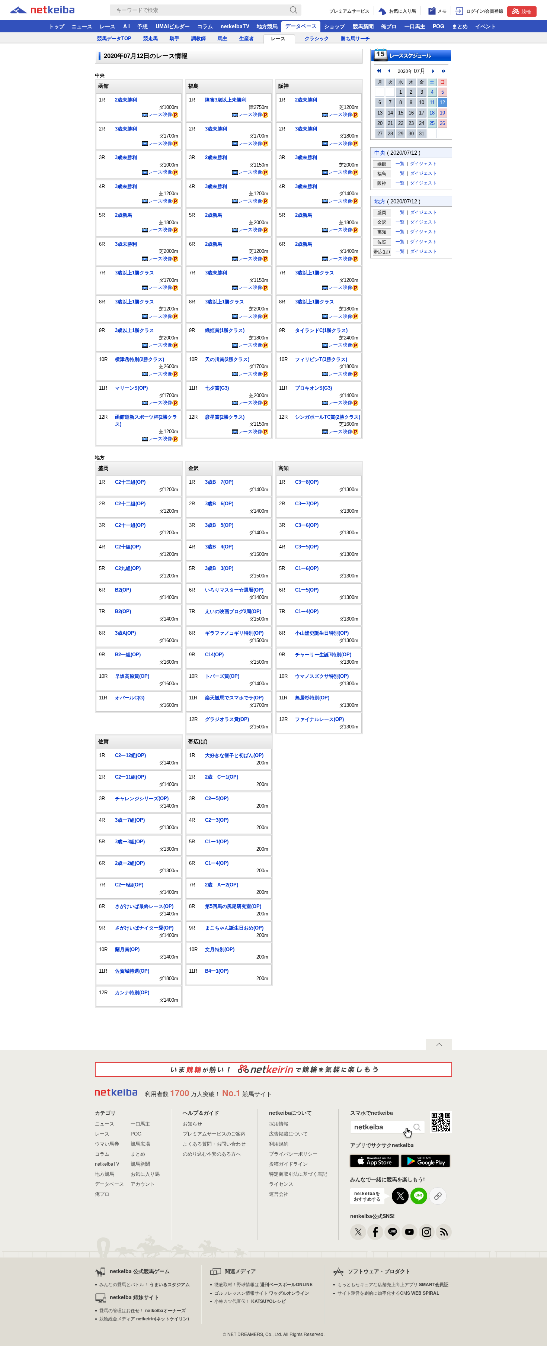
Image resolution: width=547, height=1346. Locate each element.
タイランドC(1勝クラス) (321, 330)
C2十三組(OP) (130, 482)
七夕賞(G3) (217, 388)
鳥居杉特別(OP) (312, 698)
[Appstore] (374, 1161)
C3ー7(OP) (307, 503)
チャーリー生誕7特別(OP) (323, 654)
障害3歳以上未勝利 (225, 100)
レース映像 (160, 114)
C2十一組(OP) (130, 525)
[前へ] (379, 71)
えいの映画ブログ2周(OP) (233, 611)
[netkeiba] (51, 10)
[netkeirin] (273, 1069)
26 (442, 123)
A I (126, 26)
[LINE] (392, 1232)
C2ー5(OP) (216, 798)
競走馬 (150, 38)
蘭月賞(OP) (127, 949)
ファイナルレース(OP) (319, 719)
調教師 (198, 38)
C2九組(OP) (128, 568)
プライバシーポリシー (293, 1153)
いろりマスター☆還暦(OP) (234, 590)
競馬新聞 (363, 26)
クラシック (317, 38)
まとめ (460, 26)
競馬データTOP (114, 38)
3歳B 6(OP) (219, 503)
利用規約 (278, 1143)
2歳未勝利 (126, 100)
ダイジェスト (423, 163)
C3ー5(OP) (307, 547)
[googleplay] (425, 1161)
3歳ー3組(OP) (130, 841)
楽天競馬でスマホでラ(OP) (234, 698)
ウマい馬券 (107, 1143)
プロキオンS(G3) (313, 388)
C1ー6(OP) (307, 568)
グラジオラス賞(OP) (227, 719)
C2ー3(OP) (216, 820)
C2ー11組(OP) (130, 777)
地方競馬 (267, 26)
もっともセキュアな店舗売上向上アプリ (393, 1284)
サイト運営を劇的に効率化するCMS (388, 1292)
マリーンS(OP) (131, 388)
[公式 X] (358, 1232)
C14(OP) (214, 654)
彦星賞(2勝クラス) (224, 417)
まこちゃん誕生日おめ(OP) (234, 928)
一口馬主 (414, 26)
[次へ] (443, 71)
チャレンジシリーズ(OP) (142, 798)
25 (432, 123)
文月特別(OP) (219, 949)
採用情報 (278, 1123)
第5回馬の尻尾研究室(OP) (233, 906)
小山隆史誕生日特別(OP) (322, 633)
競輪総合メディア (144, 1318)
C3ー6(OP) (307, 525)
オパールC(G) (129, 698)
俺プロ (389, 26)
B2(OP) (123, 590)
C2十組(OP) (128, 547)
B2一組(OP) (128, 654)
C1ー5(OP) (307, 590)
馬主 (222, 38)
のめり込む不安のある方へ (212, 1153)
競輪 (526, 11)
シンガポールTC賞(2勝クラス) (327, 417)
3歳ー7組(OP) (130, 820)
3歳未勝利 (126, 129)
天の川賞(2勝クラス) (227, 359)
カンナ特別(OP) (132, 992)
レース (107, 26)
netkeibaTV (235, 26)
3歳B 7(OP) (219, 482)
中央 (380, 152)
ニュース (81, 26)
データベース (301, 25)
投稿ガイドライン (288, 1163)
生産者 (246, 38)
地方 (380, 201)
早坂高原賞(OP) (132, 676)
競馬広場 (140, 1143)
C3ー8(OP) (307, 482)
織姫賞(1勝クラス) (224, 330)
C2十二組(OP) (130, 503)
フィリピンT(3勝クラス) (321, 359)
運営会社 (278, 1193)
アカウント (143, 1183)
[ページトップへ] (439, 1044)
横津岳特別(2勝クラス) (139, 359)
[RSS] (444, 1232)
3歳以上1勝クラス (134, 273)
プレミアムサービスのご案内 (214, 1133)
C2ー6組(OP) (129, 885)
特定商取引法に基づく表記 (298, 1173)
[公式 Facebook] (375, 1232)
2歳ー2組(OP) (130, 863)
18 (432, 113)
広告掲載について (288, 1133)
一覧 (400, 163)
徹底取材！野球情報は (263, 1284)
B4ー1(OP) (216, 971)
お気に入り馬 (145, 1173)
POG (438, 26)
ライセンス (281, 1183)
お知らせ (192, 1123)
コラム (205, 26)
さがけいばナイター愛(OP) (144, 928)
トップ (56, 26)
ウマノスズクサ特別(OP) (322, 676)
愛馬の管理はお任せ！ (142, 1310)
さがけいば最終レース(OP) (144, 906)
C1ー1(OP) (216, 841)
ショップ (334, 26)
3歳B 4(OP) (219, 547)
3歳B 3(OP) (219, 568)
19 (442, 113)
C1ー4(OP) (307, 611)
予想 (142, 26)
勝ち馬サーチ (355, 38)
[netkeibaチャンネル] (410, 1232)
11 (432, 102)
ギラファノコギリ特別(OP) (234, 633)
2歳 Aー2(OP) (221, 885)
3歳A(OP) (125, 633)
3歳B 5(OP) (219, 525)
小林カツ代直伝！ (250, 1301)
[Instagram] (427, 1232)
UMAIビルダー (173, 26)
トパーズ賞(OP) (222, 676)
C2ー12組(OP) (130, 755)
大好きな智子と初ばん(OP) (234, 755)
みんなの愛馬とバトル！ (144, 1284)
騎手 (174, 38)
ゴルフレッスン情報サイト (261, 1292)
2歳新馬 (123, 215)
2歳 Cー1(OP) (221, 777)
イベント (485, 26)
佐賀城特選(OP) (132, 971)
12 (442, 102)
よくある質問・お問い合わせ (214, 1143)
